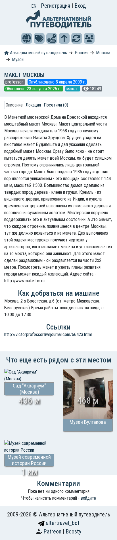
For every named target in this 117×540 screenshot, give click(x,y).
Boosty (73, 531)
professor (14, 82)
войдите (88, 498)
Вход (80, 5)
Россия (81, 52)
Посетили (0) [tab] (56, 105)
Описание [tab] (14, 105)
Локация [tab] (33, 105)
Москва (103, 52)
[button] (26, 38)
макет (72, 88)
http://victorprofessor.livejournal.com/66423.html (48, 334)
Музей (18, 59)
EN (33, 6)
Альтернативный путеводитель (38, 52)
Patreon (53, 531)
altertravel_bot (62, 523)
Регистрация (56, 5)
